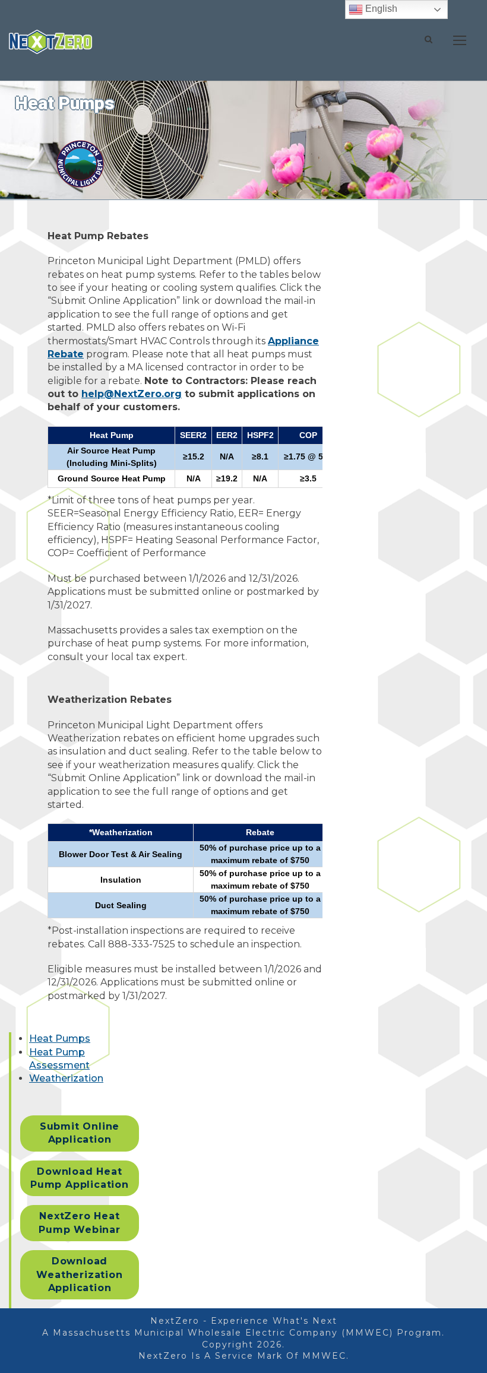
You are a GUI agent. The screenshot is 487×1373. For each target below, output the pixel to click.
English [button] (380, 9)
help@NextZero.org (131, 393)
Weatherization (66, 1078)
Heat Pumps (59, 1038)
